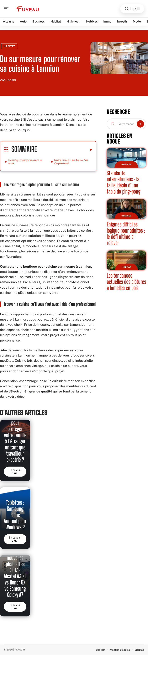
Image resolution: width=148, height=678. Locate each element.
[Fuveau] (27, 8)
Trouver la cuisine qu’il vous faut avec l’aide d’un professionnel (71, 162)
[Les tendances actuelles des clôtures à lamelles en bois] (126, 260)
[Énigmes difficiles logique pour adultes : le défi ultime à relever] (126, 209)
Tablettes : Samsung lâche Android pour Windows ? (15, 514)
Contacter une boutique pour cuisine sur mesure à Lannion (45, 266)
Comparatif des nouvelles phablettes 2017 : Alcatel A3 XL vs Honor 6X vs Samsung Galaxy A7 (15, 570)
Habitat (9, 46)
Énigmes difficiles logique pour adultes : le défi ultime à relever (126, 233)
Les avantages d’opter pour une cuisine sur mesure (25, 162)
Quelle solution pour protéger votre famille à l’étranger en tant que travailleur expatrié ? (15, 435)
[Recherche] (127, 9)
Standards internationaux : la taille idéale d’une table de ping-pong (123, 182)
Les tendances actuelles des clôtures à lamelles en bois (126, 281)
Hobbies (126, 164)
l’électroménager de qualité (30, 391)
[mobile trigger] (7, 8)
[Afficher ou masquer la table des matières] (65, 150)
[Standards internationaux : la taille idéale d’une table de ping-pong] (126, 158)
